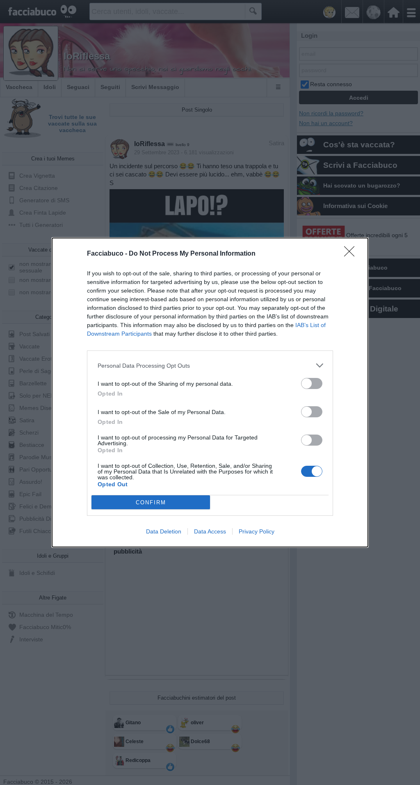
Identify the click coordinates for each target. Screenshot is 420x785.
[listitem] (210, 365)
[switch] (311, 383)
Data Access (210, 531)
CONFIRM (151, 502)
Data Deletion (163, 531)
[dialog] (210, 392)
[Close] (352, 254)
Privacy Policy (256, 531)
